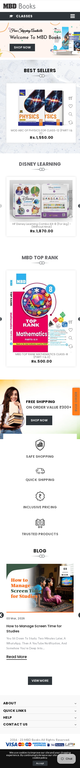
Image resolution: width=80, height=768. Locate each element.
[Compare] (70, 122)
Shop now (22, 47)
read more (16, 656)
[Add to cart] (70, 98)
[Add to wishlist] (70, 106)
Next (78, 40)
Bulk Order (76, 402)
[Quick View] (70, 114)
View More (40, 681)
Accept (40, 763)
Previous (2, 40)
